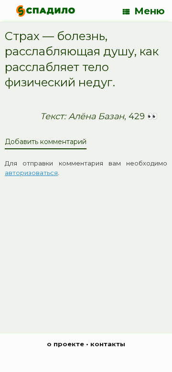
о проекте (65, 344)
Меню (149, 11)
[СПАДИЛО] (45, 11)
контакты (107, 344)
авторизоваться (31, 172)
